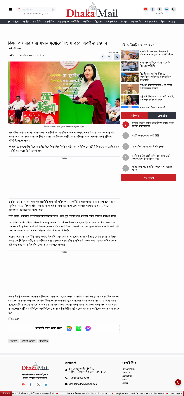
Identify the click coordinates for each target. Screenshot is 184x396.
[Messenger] (88, 328)
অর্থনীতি (75, 21)
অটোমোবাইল (151, 21)
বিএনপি (13, 341)
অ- (110, 57)
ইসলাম (124, 21)
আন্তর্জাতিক (49, 21)
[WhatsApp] (78, 328)
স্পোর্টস (85, 21)
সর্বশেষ (16, 21)
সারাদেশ (62, 21)
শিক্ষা (163, 21)
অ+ (103, 57)
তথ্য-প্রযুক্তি (136, 21)
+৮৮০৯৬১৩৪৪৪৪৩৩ (79, 377)
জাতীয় (26, 21)
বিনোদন (98, 21)
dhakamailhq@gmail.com (83, 384)
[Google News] (69, 328)
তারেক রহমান (28, 341)
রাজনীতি (37, 21)
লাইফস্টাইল (111, 21)
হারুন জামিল (42, 378)
